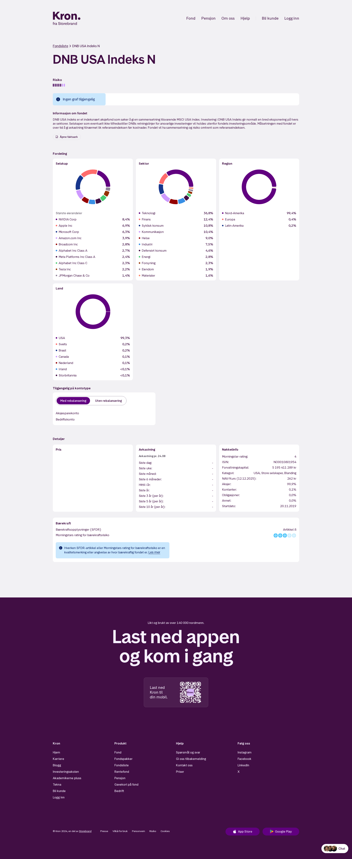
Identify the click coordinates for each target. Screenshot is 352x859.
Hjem (56, 752)
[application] (93, 186)
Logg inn (291, 18)
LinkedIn (243, 765)
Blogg (57, 765)
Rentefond (121, 772)
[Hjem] (66, 18)
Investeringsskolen (66, 772)
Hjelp (245, 18)
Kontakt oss (184, 765)
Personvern (138, 831)
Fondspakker (123, 759)
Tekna (57, 784)
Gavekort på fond (126, 784)
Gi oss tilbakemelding (191, 759)
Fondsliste (60, 46)
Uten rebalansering (108, 401)
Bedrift (119, 791)
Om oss (228, 18)
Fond (190, 18)
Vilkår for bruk (120, 831)
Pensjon (208, 18)
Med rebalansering (73, 401)
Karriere (58, 759)
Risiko (152, 831)
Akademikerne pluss (67, 778)
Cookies (165, 831)
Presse (104, 831)
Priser (180, 772)
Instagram (245, 752)
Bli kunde (270, 18)
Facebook (244, 759)
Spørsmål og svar (188, 752)
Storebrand (85, 831)
